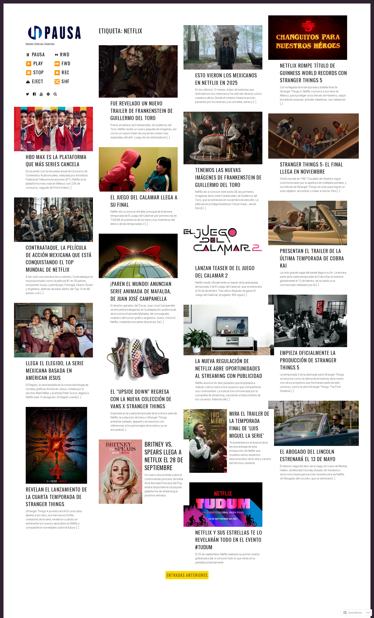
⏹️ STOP (35, 72)
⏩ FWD (62, 63)
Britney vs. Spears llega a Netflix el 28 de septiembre (164, 456)
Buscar (55, 94)
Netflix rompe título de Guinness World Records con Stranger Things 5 (313, 73)
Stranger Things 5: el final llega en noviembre (311, 167)
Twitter (28, 94)
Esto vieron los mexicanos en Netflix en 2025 (226, 78)
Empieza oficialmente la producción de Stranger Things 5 (308, 360)
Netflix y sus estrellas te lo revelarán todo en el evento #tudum (228, 540)
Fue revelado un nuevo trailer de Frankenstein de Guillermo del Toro (141, 110)
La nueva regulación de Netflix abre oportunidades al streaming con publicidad (228, 368)
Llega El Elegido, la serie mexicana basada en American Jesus (55, 370)
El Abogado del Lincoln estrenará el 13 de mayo (307, 455)
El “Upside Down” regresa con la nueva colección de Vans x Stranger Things (140, 399)
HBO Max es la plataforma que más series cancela (56, 160)
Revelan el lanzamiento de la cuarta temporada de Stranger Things (56, 496)
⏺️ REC (61, 72)
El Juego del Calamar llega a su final (143, 200)
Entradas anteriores (187, 575)
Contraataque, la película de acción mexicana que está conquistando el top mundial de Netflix (59, 258)
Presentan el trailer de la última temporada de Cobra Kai (312, 258)
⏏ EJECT (34, 81)
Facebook (37, 94)
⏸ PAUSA (35, 54)
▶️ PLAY (34, 63)
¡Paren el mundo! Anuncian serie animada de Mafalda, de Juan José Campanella (140, 291)
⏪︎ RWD (62, 54)
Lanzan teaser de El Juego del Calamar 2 (225, 271)
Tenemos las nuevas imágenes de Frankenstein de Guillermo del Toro (228, 177)
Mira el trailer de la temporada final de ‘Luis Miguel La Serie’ (249, 424)
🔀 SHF (62, 81)
